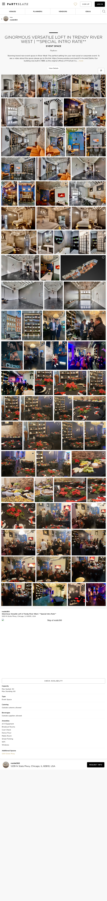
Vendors (63, 11)
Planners (37, 11)
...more (80, 61)
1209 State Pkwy (8, 754)
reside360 (14, 20)
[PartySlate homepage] (17, 4)
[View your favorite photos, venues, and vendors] (75, 4)
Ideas (88, 11)
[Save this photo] (33, 77)
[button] (75, 4)
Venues (12, 11)
